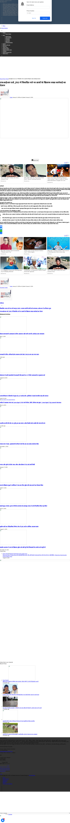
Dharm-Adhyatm (6, 45)
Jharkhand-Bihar (9, 42)
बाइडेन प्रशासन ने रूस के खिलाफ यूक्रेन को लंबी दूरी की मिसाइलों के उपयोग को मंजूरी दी (23, 547)
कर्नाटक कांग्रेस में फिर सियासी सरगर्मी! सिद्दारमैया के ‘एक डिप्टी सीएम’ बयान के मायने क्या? (21, 694)
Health (4, 43)
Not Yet (34, 18)
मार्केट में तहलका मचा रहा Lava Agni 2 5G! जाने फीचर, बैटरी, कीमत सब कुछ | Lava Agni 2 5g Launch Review (30, 402)
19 (3, 769)
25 (2, 771)
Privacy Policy (6, 778)
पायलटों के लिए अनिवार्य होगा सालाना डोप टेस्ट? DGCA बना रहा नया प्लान (19, 354)
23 (9, 769)
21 (6, 769)
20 (4, 769)
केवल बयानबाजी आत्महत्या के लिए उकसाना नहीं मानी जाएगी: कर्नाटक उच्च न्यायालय (22, 334)
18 (2, 769)
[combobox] (29, 13)
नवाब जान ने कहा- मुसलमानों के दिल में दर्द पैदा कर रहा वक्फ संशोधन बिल (19, 444)
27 (4, 771)
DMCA (4, 782)
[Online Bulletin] (4, 28)
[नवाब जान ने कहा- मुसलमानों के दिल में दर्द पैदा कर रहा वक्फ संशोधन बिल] (13, 441)
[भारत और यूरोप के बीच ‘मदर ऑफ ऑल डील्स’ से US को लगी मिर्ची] (13, 461)
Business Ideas (6, 48)
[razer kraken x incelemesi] (35, 815)
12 (3, 768)
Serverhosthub (32, 775)
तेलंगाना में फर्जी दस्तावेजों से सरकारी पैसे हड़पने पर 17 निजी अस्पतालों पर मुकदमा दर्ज (22, 375)
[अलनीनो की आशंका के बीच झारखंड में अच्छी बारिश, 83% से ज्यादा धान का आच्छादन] (10, 732)
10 (0, 768)
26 (3, 771)
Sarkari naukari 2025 (7, 49)
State (4, 35)
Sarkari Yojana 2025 (7, 52)
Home (4, 32)
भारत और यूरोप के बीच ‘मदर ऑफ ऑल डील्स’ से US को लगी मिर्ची (17, 464)
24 (0, 771)
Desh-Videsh (8, 34)
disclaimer (5, 781)
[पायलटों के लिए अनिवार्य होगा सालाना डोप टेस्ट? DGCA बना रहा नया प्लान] (13, 351)
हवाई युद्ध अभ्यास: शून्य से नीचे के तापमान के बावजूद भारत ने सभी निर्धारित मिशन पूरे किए (23, 506)
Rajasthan (7, 38)
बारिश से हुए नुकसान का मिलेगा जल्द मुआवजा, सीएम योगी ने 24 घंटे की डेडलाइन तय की (20, 681)
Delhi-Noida (8, 36)
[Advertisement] (35, 68)
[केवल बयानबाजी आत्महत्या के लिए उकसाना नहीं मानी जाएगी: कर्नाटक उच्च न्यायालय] (13, 330)
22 (7, 769)
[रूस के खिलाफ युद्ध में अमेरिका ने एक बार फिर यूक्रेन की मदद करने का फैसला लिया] (13, 482)
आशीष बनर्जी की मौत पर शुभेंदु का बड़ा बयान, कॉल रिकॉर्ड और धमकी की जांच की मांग (22, 423)
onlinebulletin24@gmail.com (6, 751)
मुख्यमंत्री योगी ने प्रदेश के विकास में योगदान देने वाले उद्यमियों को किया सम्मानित (19, 721)
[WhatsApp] (35, 231)
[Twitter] (35, 229)
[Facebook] (35, 226)
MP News (7, 41)
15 (7, 768)
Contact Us (5, 780)
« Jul (1, 774)
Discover (5, 46)
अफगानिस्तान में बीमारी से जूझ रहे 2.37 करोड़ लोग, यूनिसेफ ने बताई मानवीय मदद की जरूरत (24, 396)
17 (0, 769)
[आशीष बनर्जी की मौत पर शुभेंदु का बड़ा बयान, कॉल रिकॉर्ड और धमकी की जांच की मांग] (13, 420)
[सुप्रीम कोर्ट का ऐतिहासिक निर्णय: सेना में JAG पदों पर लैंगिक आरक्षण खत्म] (13, 523)
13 (4, 768)
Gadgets (4, 51)
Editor (11, 97)
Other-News (5, 53)
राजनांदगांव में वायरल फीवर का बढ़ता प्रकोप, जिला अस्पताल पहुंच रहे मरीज (17, 15)
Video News (5, 47)
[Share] (35, 233)
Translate (10, 814)
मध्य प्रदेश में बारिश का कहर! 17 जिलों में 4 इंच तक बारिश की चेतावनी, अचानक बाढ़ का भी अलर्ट (22, 708)
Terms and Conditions (7, 783)
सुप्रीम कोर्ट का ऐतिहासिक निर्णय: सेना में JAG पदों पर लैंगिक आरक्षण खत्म (19, 526)
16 (9, 768)
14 (6, 768)
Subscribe (45, 18)
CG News (7, 40)
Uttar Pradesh (8, 37)
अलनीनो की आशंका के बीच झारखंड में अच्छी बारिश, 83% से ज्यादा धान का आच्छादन (20, 734)
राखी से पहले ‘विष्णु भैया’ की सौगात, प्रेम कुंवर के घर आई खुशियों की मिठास (17, 13)
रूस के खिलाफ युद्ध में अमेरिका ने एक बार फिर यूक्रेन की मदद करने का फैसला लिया (21, 485)
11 (2, 768)
